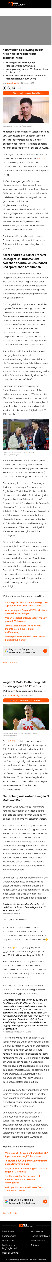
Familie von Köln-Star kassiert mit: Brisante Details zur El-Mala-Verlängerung (23, 629)
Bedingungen (9, 1236)
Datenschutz (8, 1240)
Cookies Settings (10, 1252)
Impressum (37, 1231)
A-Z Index (35, 1245)
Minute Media (38, 1240)
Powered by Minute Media (20, 1260)
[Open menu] (4, 4)
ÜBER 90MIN (8, 1231)
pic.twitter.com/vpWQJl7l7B (30, 951)
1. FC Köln (41, 158)
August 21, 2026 (35, 955)
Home (5, 662)
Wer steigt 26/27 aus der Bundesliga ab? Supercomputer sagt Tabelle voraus (26, 604)
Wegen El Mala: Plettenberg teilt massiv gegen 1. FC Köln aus (26, 619)
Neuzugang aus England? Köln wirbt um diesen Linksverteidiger (26, 612)
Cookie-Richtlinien (40, 1236)
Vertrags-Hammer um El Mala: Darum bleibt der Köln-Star (25, 638)
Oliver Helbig (13, 695)
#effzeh (11, 951)
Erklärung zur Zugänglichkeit (10, 1247)
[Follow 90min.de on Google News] (45, 651)
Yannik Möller (13, 83)
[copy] (19, 88)
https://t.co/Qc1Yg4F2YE (28, 947)
